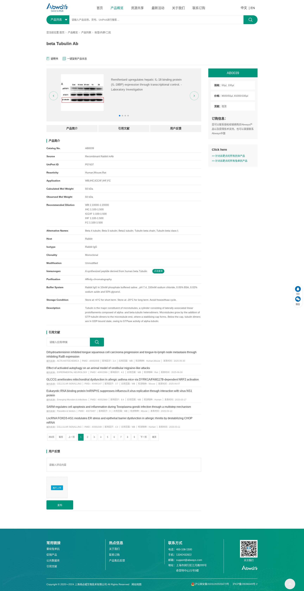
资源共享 (137, 8)
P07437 (89, 164)
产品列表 (86, 32)
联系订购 (198, 8)
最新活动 (158, 8)
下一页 (143, 437)
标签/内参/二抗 (103, 32)
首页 (100, 8)
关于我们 (178, 8)
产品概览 (117, 8)
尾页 (154, 437)
